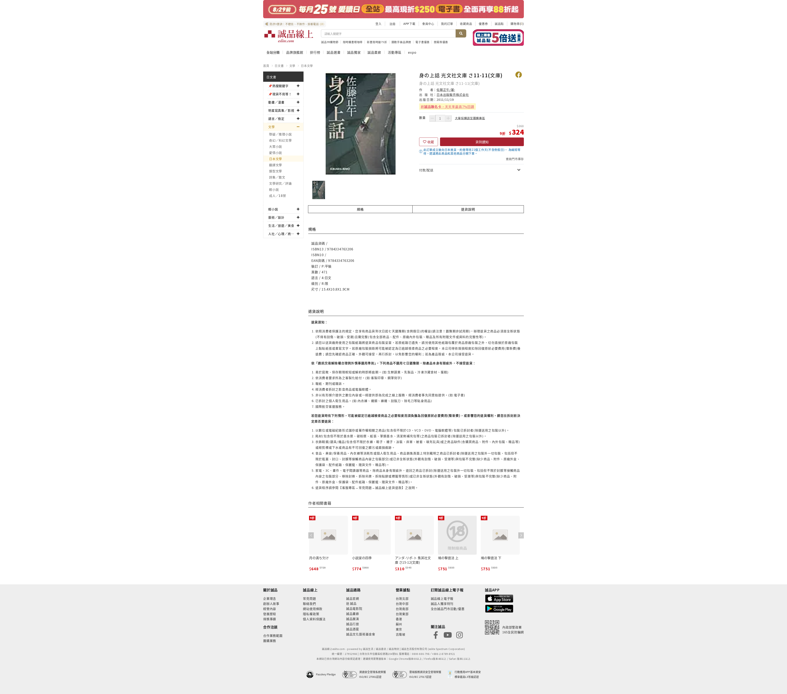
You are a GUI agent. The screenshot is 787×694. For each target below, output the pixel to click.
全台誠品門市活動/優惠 (448, 609)
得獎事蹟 (269, 619)
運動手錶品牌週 (401, 42)
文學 (292, 66)
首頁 (266, 66)
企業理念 (269, 598)
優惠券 (483, 24)
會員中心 (428, 24)
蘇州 (399, 624)
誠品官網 (352, 598)
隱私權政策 (311, 614)
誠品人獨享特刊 (442, 603)
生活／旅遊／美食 (281, 225)
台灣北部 (402, 598)
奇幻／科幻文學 (280, 140)
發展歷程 (269, 614)
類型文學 (275, 171)
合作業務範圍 (273, 635)
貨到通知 (482, 141)
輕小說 (274, 189)
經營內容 (269, 609)
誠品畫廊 (374, 52)
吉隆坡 (400, 634)
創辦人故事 (271, 603)
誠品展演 (352, 619)
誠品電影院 (354, 608)
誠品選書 (333, 52)
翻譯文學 (275, 165)
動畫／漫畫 (276, 102)
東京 (399, 629)
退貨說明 (468, 209)
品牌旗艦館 (294, 52)
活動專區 (394, 52)
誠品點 (499, 24)
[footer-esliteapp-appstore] (499, 598)
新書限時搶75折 (377, 42)
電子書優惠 (422, 42)
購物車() (517, 24)
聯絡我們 (309, 603)
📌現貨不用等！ (280, 94)
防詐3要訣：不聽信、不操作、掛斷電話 (297, 24)
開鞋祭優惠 (441, 42)
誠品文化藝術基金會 (360, 634)
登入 (378, 24)
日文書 (279, 66)
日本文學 (307, 66)
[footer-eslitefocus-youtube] (448, 634)
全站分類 (273, 52)
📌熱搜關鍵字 (278, 86)
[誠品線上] (288, 36)
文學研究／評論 (280, 183)
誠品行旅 (352, 624)
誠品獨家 (354, 52)
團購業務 (269, 640)
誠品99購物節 (330, 42)
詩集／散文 (277, 177)
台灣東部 (402, 614)
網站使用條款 (312, 609)
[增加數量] (448, 118)
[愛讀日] (393, 9)
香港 (399, 619)
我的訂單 (447, 24)
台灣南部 (402, 609)
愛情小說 (275, 152)
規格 (360, 209)
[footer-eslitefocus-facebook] (436, 634)
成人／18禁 (277, 195)
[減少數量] (432, 118)
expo (412, 52)
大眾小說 (275, 146)
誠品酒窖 (352, 629)
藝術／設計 (276, 217)
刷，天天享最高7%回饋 (447, 106)
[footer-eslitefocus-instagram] (459, 634)
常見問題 (309, 598)
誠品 (353, 603)
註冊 (392, 24)
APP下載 (409, 24)
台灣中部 (402, 603)
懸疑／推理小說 (280, 134)
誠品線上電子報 (442, 598)
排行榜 (315, 52)
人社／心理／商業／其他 (282, 234)
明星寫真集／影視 (281, 110)
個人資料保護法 (314, 619)
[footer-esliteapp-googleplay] (499, 608)
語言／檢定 (276, 118)
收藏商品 (466, 24)
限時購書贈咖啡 (353, 42)
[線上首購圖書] (498, 37)
